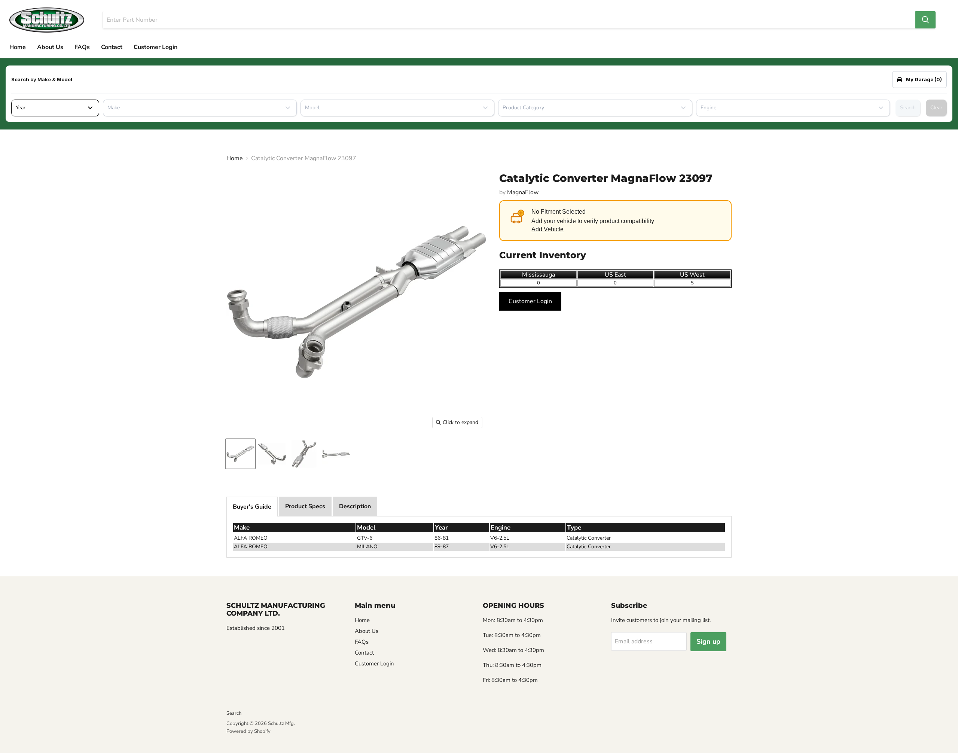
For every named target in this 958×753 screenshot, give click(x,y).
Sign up (708, 641)
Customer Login (155, 47)
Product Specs (305, 506)
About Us (50, 47)
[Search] (925, 19)
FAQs (82, 47)
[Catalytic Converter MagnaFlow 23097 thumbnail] (240, 454)
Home (17, 47)
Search (908, 107)
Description (355, 506)
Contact (111, 47)
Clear (936, 107)
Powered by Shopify (248, 731)
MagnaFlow (523, 192)
